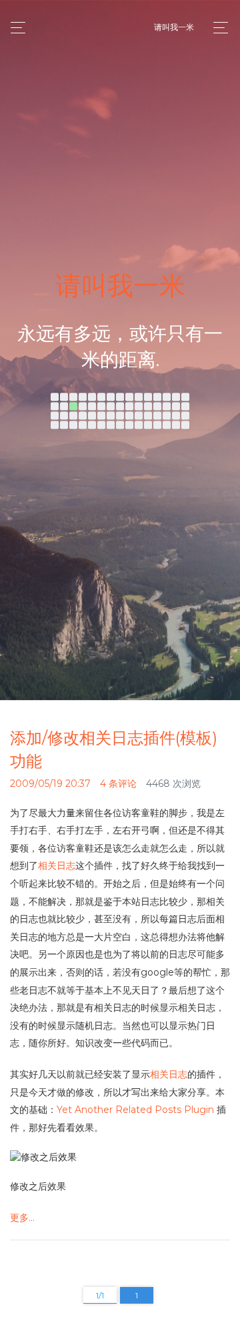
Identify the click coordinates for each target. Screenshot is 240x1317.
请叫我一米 (174, 27)
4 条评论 (118, 784)
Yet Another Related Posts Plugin (135, 1110)
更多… (22, 1218)
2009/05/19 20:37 (50, 784)
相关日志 (56, 866)
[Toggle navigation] (217, 28)
